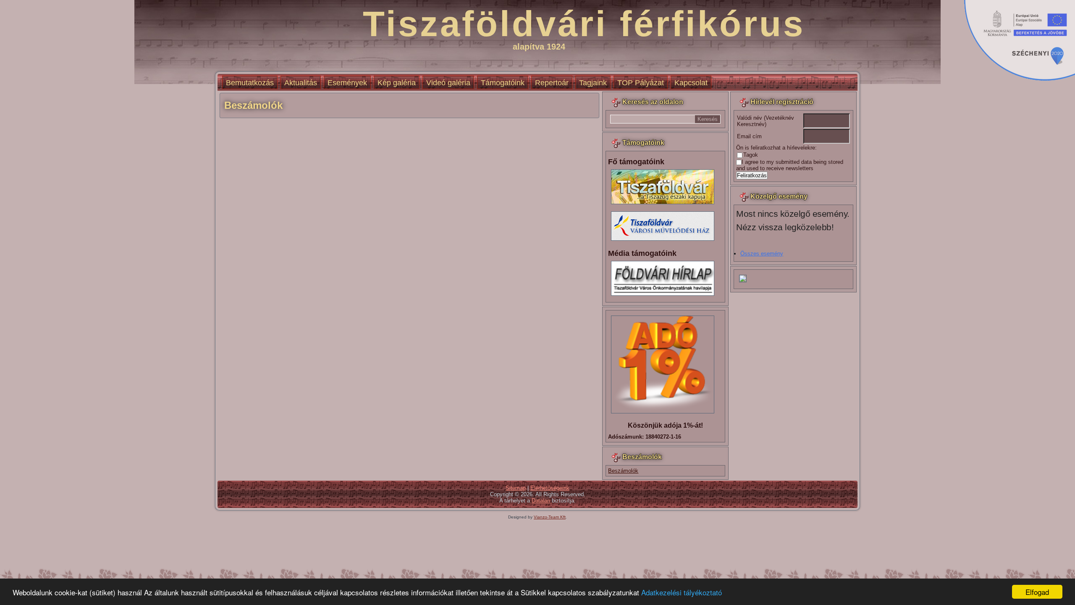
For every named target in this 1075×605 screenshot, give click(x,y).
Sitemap (516, 488)
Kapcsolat (691, 83)
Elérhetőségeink (549, 488)
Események (347, 83)
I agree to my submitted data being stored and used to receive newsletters (789, 165)
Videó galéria (448, 83)
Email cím (749, 136)
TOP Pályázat (640, 83)
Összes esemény (761, 253)
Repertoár (552, 83)
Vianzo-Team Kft (550, 517)
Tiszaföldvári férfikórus (584, 24)
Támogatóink (502, 83)
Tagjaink (593, 83)
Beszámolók (623, 471)
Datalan (542, 500)
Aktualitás (300, 83)
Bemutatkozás (250, 83)
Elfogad (1037, 592)
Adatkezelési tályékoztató (681, 592)
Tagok (750, 155)
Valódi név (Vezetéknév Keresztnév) (765, 121)
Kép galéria (397, 83)
